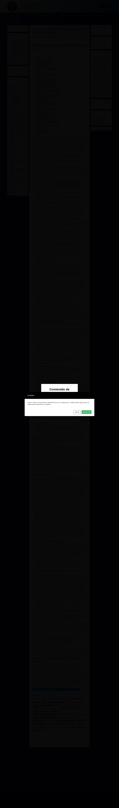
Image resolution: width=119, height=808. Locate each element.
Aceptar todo (86, 412)
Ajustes (77, 412)
